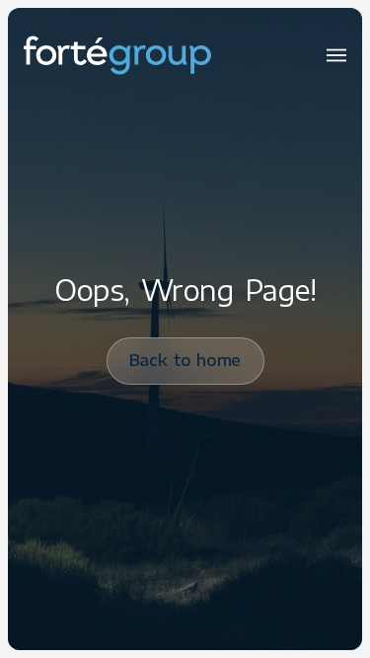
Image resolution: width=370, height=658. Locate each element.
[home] (117, 55)
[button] (336, 55)
